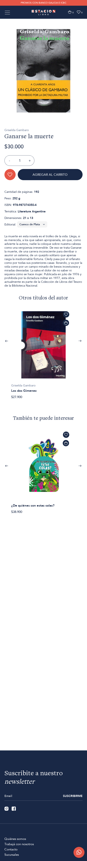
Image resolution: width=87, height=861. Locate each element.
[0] (69, 12)
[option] (43, 71)
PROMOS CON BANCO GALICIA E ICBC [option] (43, 2)
